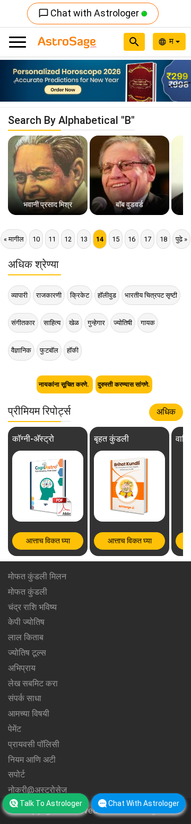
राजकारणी (49, 295)
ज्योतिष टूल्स (27, 653)
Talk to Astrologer (51, 803)
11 (52, 239)
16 (131, 239)
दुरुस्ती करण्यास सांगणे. (124, 384)
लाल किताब (26, 637)
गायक (148, 323)
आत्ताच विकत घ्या (48, 540)
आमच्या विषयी (28, 714)
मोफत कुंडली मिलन (37, 576)
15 (115, 239)
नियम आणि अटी (32, 760)
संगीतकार (23, 323)
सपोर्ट (16, 774)
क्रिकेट (79, 295)
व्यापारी (19, 295)
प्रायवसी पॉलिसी (33, 744)
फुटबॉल (49, 350)
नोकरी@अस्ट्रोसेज (37, 790)
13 (84, 239)
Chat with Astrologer (89, 13)
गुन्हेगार (96, 323)
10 (36, 239)
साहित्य (52, 323)
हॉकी (73, 350)
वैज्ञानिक (21, 350)
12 (68, 239)
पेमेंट (14, 729)
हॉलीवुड (107, 295)
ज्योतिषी (123, 323)
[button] (14, 81)
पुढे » (181, 239)
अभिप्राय (22, 668)
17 (147, 239)
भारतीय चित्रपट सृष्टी (151, 295)
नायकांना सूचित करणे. (65, 384)
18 (163, 239)
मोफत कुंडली (27, 592)
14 (99, 239)
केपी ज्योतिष (26, 622)
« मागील (14, 239)
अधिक (166, 412)
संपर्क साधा (24, 698)
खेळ (74, 323)
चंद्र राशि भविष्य (32, 607)
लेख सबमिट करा (33, 683)
